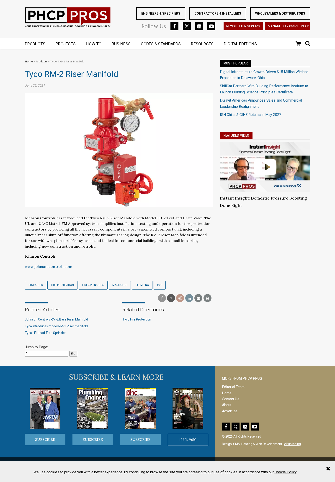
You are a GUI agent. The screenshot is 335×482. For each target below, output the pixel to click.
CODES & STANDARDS (161, 43)
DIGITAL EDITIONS (240, 43)
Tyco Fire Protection (136, 319)
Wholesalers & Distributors (280, 13)
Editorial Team (233, 387)
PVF (159, 285)
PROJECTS (66, 43)
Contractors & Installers (217, 13)
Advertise (229, 411)
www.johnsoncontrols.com (48, 266)
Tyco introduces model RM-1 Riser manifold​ (56, 326)
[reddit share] (180, 298)
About (226, 405)
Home (29, 61)
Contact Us (230, 399)
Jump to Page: (36, 347)
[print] (207, 298)
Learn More (188, 440)
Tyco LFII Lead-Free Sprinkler (45, 333)
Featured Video (236, 135)
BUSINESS (121, 43)
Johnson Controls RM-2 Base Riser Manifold (56, 319)
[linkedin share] (189, 298)
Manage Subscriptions (287, 26)
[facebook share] (162, 298)
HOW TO (93, 43)
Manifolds (119, 285)
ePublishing (292, 444)
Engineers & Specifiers (160, 13)
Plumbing (142, 285)
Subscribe (45, 439)
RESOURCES (202, 43)
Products (41, 61)
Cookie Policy (285, 472)
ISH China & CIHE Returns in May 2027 (250, 115)
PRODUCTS (35, 43)
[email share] (198, 298)
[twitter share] (171, 298)
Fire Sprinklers (93, 285)
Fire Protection (62, 285)
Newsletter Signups (243, 26)
